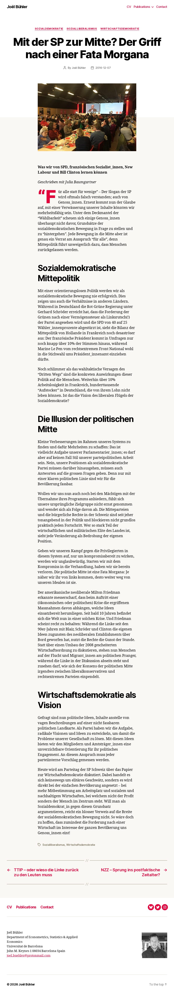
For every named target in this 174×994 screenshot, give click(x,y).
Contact (161, 7)
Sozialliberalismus (82, 28)
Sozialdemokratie (49, 28)
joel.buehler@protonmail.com (28, 956)
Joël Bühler (17, 7)
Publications (142, 7)
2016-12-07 (103, 67)
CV (129, 7)
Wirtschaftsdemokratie (119, 28)
